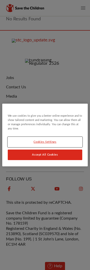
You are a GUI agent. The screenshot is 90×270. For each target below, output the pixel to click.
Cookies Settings (45, 142)
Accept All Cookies (45, 154)
